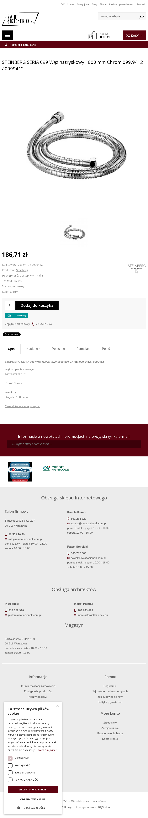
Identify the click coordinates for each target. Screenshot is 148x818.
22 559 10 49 (44, 324)
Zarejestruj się (110, 727)
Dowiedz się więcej (46, 750)
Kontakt (140, 4)
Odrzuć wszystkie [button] (32, 799)
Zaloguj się (83, 4)
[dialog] (33, 758)
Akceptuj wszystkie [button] (32, 789)
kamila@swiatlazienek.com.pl (88, 523)
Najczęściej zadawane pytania (110, 691)
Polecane (58, 348)
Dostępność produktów (38, 691)
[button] (33, 808)
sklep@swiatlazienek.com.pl (25, 539)
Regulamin (110, 685)
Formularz (83, 348)
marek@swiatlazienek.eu (92, 614)
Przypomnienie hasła (110, 733)
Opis (11, 349)
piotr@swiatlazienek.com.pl (24, 614)
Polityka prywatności (110, 702)
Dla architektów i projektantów (116, 4)
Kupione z (33, 348)
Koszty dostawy (38, 696)
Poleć (106, 348)
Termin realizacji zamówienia (38, 685)
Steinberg (22, 270)
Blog (94, 4)
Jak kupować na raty (110, 696)
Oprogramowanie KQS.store (93, 807)
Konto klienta (110, 738)
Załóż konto (67, 4)
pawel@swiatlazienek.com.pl (88, 557)
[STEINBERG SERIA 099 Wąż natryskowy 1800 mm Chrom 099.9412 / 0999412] (74, 81)
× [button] (57, 706)
